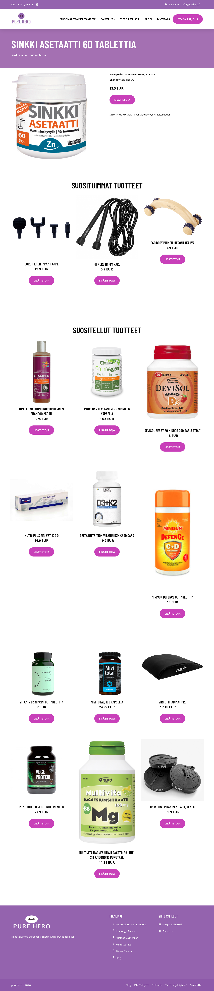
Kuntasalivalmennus (127, 937)
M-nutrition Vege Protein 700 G (41, 807)
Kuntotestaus (123, 944)
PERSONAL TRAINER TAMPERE (78, 19)
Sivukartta (195, 985)
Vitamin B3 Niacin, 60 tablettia (41, 702)
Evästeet (157, 985)
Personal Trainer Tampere (131, 924)
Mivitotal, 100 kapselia (107, 702)
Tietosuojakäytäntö (176, 985)
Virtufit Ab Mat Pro (172, 702)
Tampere (174, 4)
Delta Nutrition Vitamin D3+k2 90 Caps (107, 535)
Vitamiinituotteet (134, 74)
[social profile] (37, 4)
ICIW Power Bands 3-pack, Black (172, 807)
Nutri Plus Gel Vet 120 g (42, 535)
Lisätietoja (122, 99)
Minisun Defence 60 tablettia (172, 597)
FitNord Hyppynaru (107, 264)
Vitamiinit (150, 74)
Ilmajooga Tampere (127, 931)
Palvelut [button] (107, 19)
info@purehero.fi (191, 4)
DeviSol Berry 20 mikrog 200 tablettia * (172, 430)
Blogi (148, 19)
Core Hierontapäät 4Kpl (42, 264)
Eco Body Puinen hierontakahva (172, 243)
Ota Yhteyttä (141, 985)
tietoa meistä (129, 19)
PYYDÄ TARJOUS (188, 19)
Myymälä (163, 19)
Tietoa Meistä (124, 951)
